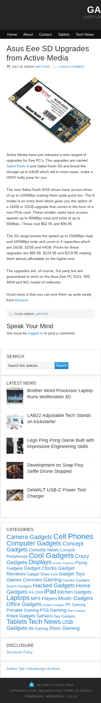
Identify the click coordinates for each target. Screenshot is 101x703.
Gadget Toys (72, 574)
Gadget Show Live (42, 574)
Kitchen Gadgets (74, 592)
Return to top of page (55, 684)
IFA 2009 (35, 592)
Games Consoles (24, 579)
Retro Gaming (76, 610)
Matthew (42, 66)
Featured (68, 563)
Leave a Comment (72, 66)
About (28, 34)
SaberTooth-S (17, 166)
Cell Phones (73, 536)
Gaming (52, 579)
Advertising (35, 669)
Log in (72, 696)
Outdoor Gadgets (53, 605)
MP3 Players (44, 598)
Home (12, 34)
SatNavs (45, 616)
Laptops (41, 314)
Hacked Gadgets (54, 585)
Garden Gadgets (76, 580)
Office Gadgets (23, 604)
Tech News (85, 34)
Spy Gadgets (64, 616)
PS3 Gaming (53, 610)
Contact (45, 34)
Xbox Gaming (64, 628)
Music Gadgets (75, 598)
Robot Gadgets (20, 616)
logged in (35, 333)
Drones (57, 563)
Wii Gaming (38, 628)
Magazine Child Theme (56, 690)
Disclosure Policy (19, 652)
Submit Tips (15, 669)
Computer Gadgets (33, 543)
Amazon (21, 300)
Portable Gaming (22, 610)
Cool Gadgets (51, 555)
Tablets (64, 34)
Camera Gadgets (29, 537)
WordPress (55, 696)
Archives (53, 669)
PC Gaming (75, 604)
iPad (50, 591)
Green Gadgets (19, 586)
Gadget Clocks (40, 568)
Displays (40, 561)
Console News (44, 549)
